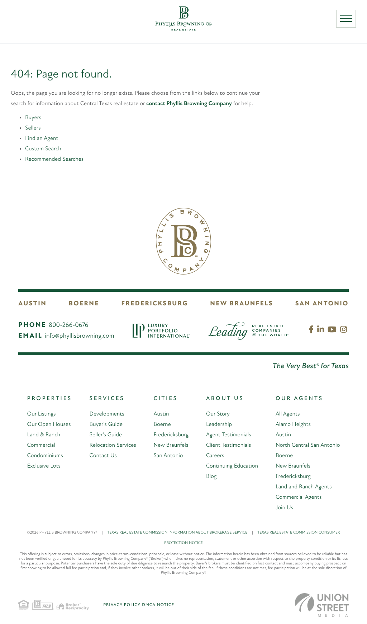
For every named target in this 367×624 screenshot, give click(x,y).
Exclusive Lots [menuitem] (44, 466)
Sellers (32, 128)
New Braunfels (241, 304)
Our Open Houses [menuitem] (49, 424)
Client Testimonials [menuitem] (228, 445)
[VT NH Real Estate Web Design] (322, 604)
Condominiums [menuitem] (45, 456)
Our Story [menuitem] (218, 414)
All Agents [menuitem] (288, 414)
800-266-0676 (68, 325)
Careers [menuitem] (215, 456)
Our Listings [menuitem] (41, 414)
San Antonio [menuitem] (168, 456)
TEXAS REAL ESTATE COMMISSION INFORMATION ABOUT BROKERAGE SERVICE (180, 533)
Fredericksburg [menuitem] (171, 435)
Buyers (33, 118)
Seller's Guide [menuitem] (106, 435)
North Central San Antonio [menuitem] (308, 445)
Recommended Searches (54, 159)
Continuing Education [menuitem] (232, 466)
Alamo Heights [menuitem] (293, 424)
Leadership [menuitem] (219, 424)
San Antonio (322, 304)
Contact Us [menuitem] (103, 456)
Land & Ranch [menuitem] (43, 435)
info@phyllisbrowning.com (79, 336)
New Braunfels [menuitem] (170, 445)
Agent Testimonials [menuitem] (228, 435)
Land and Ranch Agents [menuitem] (304, 487)
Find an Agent (41, 138)
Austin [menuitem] (161, 414)
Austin (32, 304)
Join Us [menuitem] (284, 508)
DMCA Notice (158, 605)
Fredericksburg (154, 304)
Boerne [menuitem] (162, 424)
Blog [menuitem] (211, 476)
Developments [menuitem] (107, 414)
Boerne (84, 304)
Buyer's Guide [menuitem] (106, 424)
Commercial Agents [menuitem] (298, 497)
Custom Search (43, 149)
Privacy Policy (121, 605)
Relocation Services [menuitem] (113, 445)
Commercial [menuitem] (41, 445)
